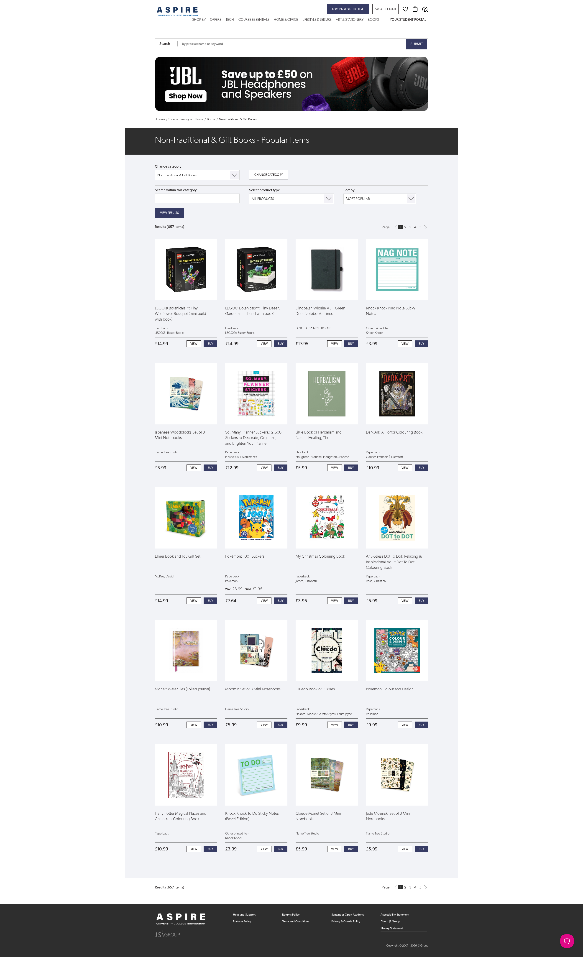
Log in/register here (348, 9)
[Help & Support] (425, 9)
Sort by (349, 190)
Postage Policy (242, 921)
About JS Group (390, 921)
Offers (215, 20)
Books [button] (373, 20)
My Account (385, 9)
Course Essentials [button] (253, 20)
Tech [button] (230, 20)
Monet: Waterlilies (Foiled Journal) (182, 689)
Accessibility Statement (395, 914)
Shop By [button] (199, 20)
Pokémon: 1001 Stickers (244, 557)
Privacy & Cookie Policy (345, 921)
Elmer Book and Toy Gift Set (177, 557)
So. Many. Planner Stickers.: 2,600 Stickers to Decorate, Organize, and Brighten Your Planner (253, 438)
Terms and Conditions (295, 921)
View (193, 343)
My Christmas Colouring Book (320, 557)
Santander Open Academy (347, 914)
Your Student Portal (408, 20)
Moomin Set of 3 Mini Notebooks (253, 689)
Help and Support (244, 914)
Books (211, 119)
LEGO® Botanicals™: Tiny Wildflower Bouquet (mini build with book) (180, 314)
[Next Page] (425, 227)
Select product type (264, 190)
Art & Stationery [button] (349, 20)
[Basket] (415, 9)
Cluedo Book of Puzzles (315, 689)
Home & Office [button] (286, 20)
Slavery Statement (392, 928)
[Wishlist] (405, 9)
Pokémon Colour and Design (390, 689)
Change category (168, 166)
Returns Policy (290, 914)
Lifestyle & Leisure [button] (317, 20)
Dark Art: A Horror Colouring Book (394, 432)
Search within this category (176, 190)
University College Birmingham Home (179, 119)
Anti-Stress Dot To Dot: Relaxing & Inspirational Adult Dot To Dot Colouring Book (394, 562)
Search (164, 44)
